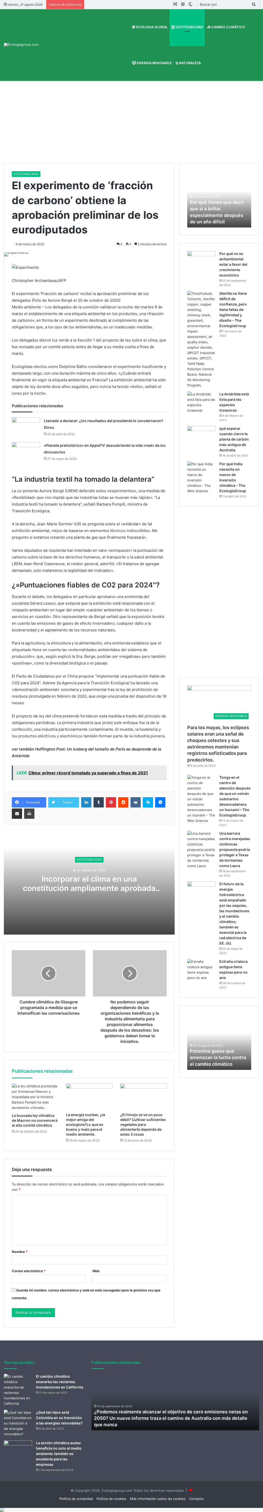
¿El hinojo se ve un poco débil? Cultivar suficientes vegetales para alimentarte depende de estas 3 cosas (143, 1124)
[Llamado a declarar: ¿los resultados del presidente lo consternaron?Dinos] (26, 427)
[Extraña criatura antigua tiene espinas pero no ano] (201, 970)
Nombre (19, 1252)
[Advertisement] (131, 124)
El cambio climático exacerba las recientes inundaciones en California (59, 1381)
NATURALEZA (189, 63)
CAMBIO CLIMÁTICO (228, 27)
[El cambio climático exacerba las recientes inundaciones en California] (18, 1390)
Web (95, 1271)
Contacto (196, 1499)
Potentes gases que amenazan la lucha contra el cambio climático (218, 1057)
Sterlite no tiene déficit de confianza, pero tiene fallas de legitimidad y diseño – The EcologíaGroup (233, 309)
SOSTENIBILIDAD (189, 27)
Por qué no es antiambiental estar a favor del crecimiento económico (233, 264)
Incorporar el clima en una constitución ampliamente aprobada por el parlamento (89, 888)
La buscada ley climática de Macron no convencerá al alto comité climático (35, 1120)
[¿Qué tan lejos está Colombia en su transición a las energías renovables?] (18, 1423)
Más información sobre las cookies (157, 1499)
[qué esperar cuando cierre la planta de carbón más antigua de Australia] (201, 435)
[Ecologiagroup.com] (21, 45)
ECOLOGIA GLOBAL (151, 27)
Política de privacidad (76, 1499)
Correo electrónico (28, 1271)
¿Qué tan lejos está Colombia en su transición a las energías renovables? (59, 1417)
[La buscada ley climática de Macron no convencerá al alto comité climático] (35, 1096)
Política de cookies (111, 1499)
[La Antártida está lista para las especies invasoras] (201, 402)
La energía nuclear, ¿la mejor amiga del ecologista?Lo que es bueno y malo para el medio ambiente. (85, 1124)
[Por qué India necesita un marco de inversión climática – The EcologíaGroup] (201, 477)
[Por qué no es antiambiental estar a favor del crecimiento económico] (201, 260)
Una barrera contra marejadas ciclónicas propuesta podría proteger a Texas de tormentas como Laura (234, 849)
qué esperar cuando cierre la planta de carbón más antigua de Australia (234, 439)
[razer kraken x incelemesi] (131, 1510)
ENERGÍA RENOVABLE (154, 63)
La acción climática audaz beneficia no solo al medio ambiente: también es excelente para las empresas (59, 1454)
